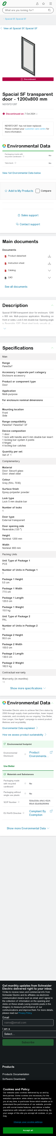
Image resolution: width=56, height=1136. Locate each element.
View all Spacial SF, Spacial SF (20, 28)
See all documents (16, 286)
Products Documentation (15, 1074)
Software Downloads (14, 1079)
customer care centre (35, 129)
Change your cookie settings (28, 1122)
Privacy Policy (25, 1013)
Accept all (28, 1130)
